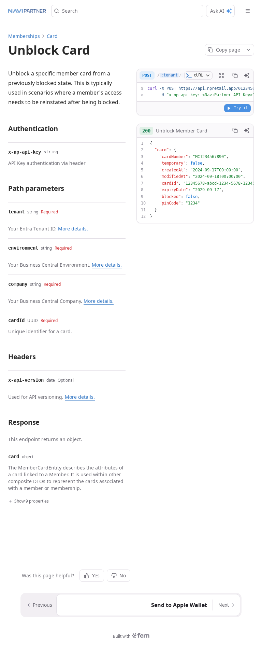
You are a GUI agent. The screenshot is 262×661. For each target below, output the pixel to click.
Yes (96, 575)
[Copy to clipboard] (235, 75)
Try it (241, 108)
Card (52, 36)
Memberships (24, 36)
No (122, 575)
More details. (73, 228)
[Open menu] (248, 11)
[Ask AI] (247, 75)
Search (70, 11)
